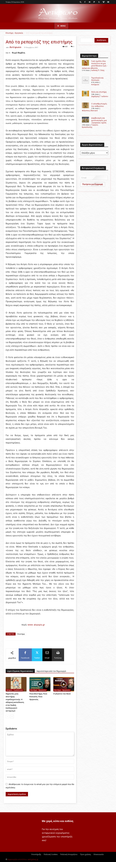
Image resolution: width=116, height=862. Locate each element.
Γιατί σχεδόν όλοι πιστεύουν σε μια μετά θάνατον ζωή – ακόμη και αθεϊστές (94, 64)
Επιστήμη (21, 634)
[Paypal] (94, 2)
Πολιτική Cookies (51, 854)
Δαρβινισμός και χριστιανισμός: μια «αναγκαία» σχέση (99, 120)
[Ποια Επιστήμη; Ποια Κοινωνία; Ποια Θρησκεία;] (39, 684)
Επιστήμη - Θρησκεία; (14, 33)
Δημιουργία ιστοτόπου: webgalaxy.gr (22, 859)
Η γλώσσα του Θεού (62, 694)
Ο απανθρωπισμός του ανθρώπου (99, 105)
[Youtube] (108, 2)
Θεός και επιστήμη (99, 92)
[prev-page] (7, 716)
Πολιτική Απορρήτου (69, 854)
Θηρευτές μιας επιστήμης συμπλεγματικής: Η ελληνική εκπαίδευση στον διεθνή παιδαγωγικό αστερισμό (15, 702)
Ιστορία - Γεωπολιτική (15, 690)
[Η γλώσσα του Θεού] (63, 684)
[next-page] (12, 716)
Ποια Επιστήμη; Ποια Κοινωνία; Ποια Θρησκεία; (38, 697)
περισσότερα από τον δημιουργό (51, 671)
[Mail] (89, 2)
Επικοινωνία (99, 854)
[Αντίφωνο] (58, 13)
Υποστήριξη (36, 854)
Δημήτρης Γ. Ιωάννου (99, 96)
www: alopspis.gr (36, 624)
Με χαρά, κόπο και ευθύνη (57, 821)
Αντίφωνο (15, 47)
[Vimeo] (103, 2)
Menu (63, 26)
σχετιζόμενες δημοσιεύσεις (20, 671)
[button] (81, 2)
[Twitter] (99, 2)
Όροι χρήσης (85, 854)
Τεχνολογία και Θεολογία (97, 79)
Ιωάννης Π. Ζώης (97, 70)
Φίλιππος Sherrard (89, 110)
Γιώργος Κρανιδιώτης (90, 126)
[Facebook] (85, 2)
